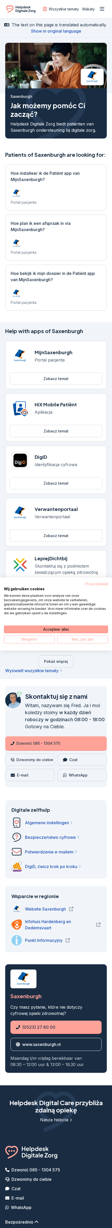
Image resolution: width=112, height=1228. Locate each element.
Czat (16, 1189)
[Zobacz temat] (56, 365)
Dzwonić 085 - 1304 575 (38, 744)
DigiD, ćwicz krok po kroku (51, 867)
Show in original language (56, 31)
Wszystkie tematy (64, 9)
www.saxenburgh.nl (40, 1045)
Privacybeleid (96, 584)
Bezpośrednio (19, 1222)
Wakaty (88, 9)
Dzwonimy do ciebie (31, 1179)
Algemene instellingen (47, 823)
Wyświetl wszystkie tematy (32, 671)
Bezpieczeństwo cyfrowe (50, 838)
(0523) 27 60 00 (32, 1027)
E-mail (17, 1198)
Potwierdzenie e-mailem (49, 852)
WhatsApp (21, 1208)
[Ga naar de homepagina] (20, 10)
